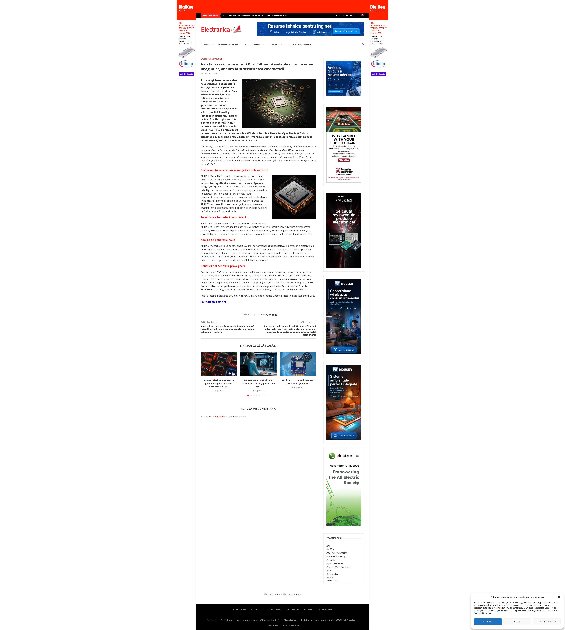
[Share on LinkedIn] (273, 314)
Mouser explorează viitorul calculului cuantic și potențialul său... (258, 383)
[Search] (362, 44)
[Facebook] (336, 15)
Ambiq (329, 577)
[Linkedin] (347, 15)
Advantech (332, 560)
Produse (207, 44)
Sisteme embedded (253, 44)
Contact (211, 620)
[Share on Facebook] (264, 314)
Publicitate (226, 620)
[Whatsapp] (354, 15)
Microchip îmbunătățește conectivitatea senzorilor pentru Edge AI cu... (262, 16)
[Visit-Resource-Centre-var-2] (310, 24)
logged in (220, 416)
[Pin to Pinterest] (270, 314)
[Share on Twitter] (267, 314)
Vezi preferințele (546, 621)
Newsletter (290, 620)
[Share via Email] (276, 314)
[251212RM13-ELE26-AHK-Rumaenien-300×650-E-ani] (343, 452)
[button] (559, 596)
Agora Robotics (334, 563)
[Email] (351, 15)
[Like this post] (261, 314)
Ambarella (332, 574)
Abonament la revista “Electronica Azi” (258, 620)
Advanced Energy (335, 556)
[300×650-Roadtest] (343, 195)
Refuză (517, 621)
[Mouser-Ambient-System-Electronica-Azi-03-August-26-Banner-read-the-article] (343, 367)
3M (328, 545)
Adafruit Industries (336, 553)
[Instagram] (343, 15)
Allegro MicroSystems (338, 567)
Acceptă (488, 621)
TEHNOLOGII (274, 44)
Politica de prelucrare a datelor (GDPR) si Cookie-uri (329, 620)
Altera (329, 570)
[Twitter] (340, 15)
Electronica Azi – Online (298, 44)
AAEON (330, 549)
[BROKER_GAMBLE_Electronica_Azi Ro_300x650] (343, 109)
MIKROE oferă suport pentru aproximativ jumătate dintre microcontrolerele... (219, 383)
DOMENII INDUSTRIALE (228, 44)
